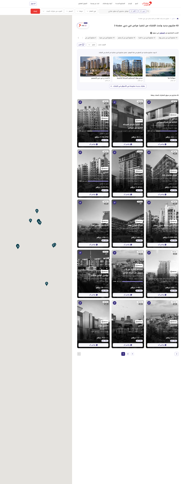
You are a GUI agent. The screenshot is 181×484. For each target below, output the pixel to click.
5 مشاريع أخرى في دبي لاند (88, 37)
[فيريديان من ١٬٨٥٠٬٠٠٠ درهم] (162, 274)
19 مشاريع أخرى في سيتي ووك (168, 37)
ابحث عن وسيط (94, 3)
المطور (162, 33)
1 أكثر (134, 11)
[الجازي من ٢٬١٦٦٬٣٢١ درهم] (93, 173)
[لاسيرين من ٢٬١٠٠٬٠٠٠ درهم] (162, 324)
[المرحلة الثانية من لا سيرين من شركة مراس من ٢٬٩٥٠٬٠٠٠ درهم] (128, 274)
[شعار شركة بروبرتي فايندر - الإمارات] (147, 3)
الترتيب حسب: (102, 44)
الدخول (33, 3)
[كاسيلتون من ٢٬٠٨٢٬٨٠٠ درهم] (128, 173)
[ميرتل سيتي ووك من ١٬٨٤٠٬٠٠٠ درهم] (128, 224)
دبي (144, 11)
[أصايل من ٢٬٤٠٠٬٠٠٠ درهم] (128, 324)
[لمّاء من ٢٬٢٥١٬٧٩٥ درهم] (93, 123)
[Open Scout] (149, 102)
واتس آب (161, 144)
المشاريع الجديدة (120, 3)
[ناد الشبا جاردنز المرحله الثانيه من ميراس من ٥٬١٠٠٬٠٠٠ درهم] (128, 123)
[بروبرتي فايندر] (177, 19)
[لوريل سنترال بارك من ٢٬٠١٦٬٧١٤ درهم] (162, 173)
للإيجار (130, 3)
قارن (79, 44)
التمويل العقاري (82, 3)
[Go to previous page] (176, 354)
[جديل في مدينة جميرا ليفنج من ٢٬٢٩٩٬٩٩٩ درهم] (162, 224)
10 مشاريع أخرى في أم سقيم (126, 37)
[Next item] (78, 38)
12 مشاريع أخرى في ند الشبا (147, 37)
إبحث (35, 11)
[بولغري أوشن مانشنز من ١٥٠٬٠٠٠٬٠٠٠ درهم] (93, 274)
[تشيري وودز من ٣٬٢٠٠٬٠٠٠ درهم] (93, 324)
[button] (53, 246)
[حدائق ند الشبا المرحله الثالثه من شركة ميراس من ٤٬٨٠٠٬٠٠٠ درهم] (162, 123)
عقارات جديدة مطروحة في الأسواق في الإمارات (129, 86)
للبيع (136, 3)
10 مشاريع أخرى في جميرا (107, 37)
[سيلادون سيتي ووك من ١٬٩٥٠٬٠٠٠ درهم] (93, 224)
